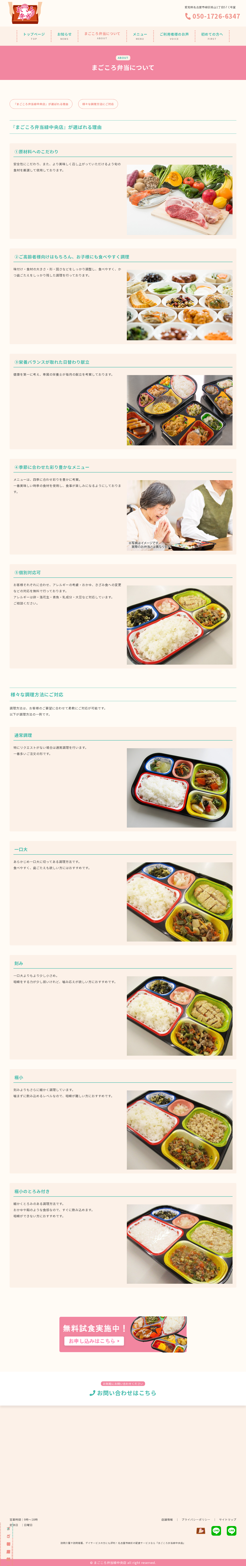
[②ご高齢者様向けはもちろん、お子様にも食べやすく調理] (180, 337)
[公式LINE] (216, 1533)
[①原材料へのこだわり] (180, 232)
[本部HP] (201, 1533)
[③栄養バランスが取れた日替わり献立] (180, 442)
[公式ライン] (231, 1533)
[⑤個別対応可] (180, 661)
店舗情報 (167, 1519)
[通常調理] (180, 824)
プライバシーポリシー (196, 1519)
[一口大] (180, 938)
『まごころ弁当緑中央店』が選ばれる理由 (41, 104)
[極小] (180, 1166)
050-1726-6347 (215, 16)
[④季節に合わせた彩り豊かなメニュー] (180, 547)
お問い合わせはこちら (126, 1393)
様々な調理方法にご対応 (98, 104)
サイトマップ (227, 1519)
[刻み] (180, 1052)
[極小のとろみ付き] (180, 1280)
